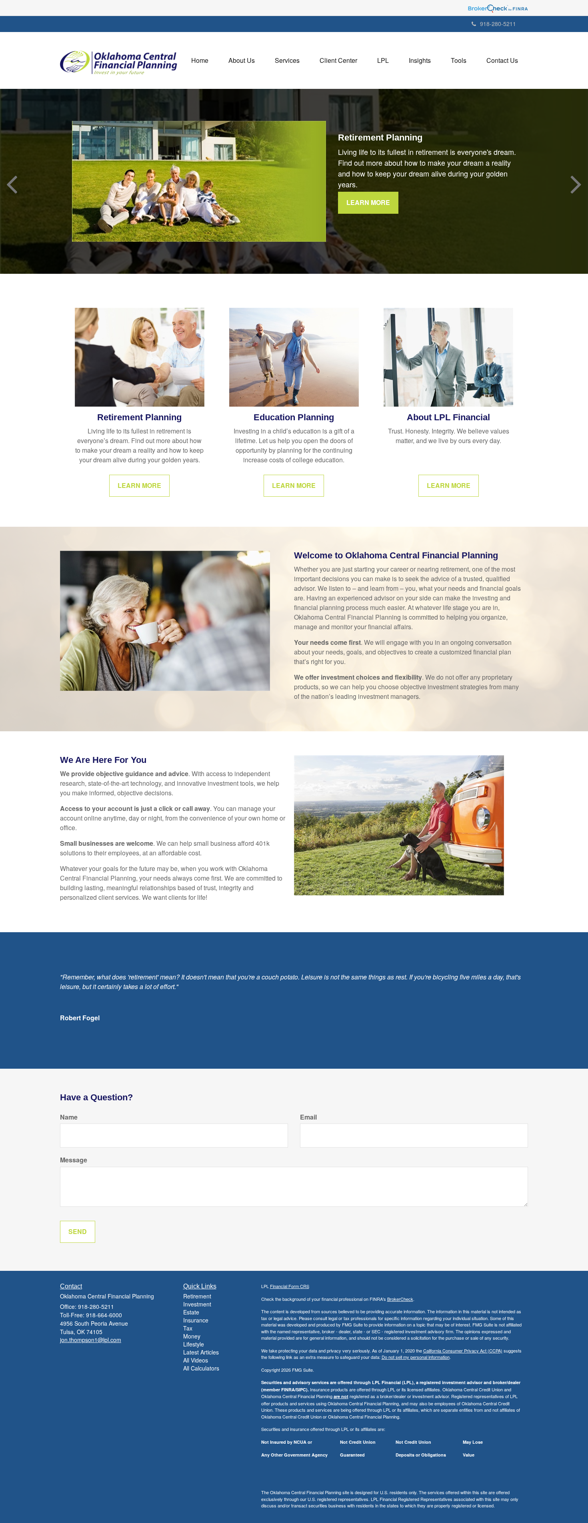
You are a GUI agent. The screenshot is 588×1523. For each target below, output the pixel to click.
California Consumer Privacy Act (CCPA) (462, 1350)
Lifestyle (193, 1344)
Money (191, 1336)
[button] (241, 60)
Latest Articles (201, 1352)
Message (73, 1160)
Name (69, 1117)
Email (308, 1117)
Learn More (368, 202)
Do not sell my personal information (416, 1357)
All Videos (195, 1360)
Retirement (197, 1296)
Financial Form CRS (289, 1286)
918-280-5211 (498, 24)
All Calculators (201, 1368)
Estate (191, 1312)
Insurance (195, 1320)
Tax (187, 1328)
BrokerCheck (400, 1299)
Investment (197, 1304)
